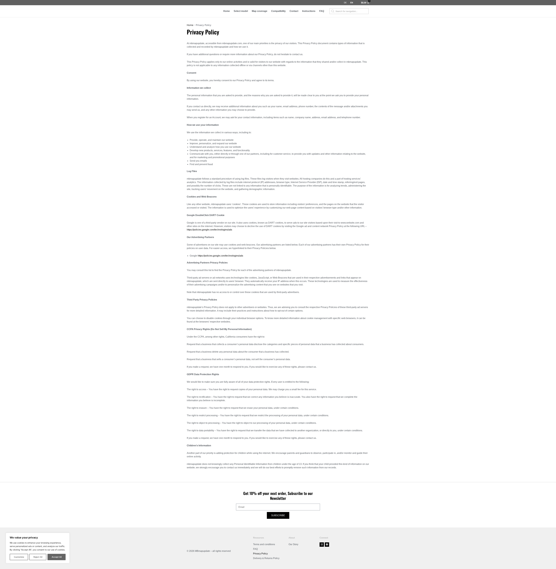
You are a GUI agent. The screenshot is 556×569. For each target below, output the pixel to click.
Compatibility (278, 11)
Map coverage (259, 11)
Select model (241, 11)
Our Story (293, 544)
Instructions (308, 11)
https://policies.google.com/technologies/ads (209, 229)
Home (226, 11)
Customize (19, 557)
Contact (294, 11)
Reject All (37, 557)
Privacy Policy (260, 553)
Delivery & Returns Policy (266, 558)
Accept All (57, 557)
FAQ (321, 11)
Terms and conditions (264, 544)
